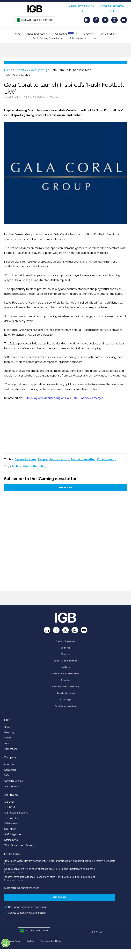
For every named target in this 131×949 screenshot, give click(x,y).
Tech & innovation (83, 459)
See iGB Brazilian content (35, 19)
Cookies (30, 941)
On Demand (107, 33)
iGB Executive (11, 818)
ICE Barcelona (11, 823)
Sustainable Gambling (65, 687)
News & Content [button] (36, 33)
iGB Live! (9, 801)
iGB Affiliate (10, 807)
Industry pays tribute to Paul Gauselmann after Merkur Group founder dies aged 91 (49, 877)
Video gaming (38, 70)
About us (9, 764)
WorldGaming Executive (46, 38)
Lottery (65, 667)
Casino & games (25, 459)
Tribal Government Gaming (19, 845)
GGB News (10, 829)
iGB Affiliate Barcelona (16, 812)
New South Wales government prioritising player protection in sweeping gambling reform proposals (59, 861)
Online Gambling (35, 466)
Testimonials (11, 786)
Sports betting (59, 459)
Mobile (17, 466)
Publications (76, 38)
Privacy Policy (14, 941)
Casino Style (11, 840)
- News (19, 864)
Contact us (10, 770)
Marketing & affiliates (65, 674)
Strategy (65, 699)
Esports (20, 70)
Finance (65, 654)
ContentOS (64, 33)
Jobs (96, 38)
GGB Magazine (12, 834)
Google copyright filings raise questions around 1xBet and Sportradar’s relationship (50, 869)
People (43, 459)
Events (7, 738)
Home (16, 33)
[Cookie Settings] (5, 943)
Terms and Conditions (51, 941)
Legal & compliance (65, 661)
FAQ (6, 775)
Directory (89, 33)
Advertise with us (13, 780)
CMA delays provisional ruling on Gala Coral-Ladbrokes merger (63, 398)
